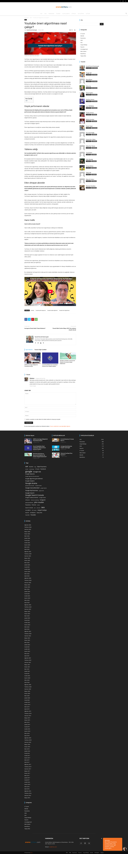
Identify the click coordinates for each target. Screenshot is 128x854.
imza (31, 852)
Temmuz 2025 (27, 553)
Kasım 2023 (27, 598)
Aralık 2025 (27, 542)
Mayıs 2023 (27, 611)
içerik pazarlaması (29, 502)
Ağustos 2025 (27, 551)
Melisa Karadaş (90, 119)
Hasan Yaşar (89, 126)
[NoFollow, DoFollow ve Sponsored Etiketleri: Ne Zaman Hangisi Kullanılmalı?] (68, 356)
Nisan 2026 (27, 533)
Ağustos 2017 (27, 764)
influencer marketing (35, 500)
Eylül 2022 (26, 629)
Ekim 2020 (26, 680)
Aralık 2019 (27, 702)
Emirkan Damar (90, 99)
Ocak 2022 (27, 647)
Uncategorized (84, 49)
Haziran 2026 (27, 529)
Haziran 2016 (27, 795)
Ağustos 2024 (27, 578)
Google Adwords (30, 474)
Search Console (29, 507)
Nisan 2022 (27, 640)
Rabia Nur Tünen (90, 146)
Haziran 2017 (27, 769)
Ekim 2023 (26, 600)
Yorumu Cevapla (33, 385)
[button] (126, 13)
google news (41, 490)
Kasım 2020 (27, 678)
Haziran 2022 (27, 636)
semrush (38, 507)
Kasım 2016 (27, 784)
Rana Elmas (89, 79)
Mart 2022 (26, 642)
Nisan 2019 (27, 720)
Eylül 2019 (26, 709)
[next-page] (28, 369)
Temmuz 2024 (27, 580)
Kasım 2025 (27, 545)
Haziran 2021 (27, 662)
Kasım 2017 (27, 757)
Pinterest (34, 505)
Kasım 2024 (27, 571)
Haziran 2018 (27, 742)
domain (26, 469)
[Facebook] (120, 1)
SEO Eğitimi (81, 13)
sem (35, 507)
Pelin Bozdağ (89, 159)
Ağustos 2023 (27, 604)
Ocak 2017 (27, 780)
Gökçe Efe (88, 172)
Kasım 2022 (27, 624)
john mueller (39, 502)
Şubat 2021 (27, 671)
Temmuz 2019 (27, 713)
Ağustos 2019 (27, 711)
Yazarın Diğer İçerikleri (40, 349)
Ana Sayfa (26, 17)
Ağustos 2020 (27, 684)
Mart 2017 (26, 775)
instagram (43, 500)
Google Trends (42, 497)
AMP (26, 466)
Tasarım (58, 13)
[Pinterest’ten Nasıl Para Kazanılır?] (55, 455)
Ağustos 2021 (27, 658)
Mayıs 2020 (27, 691)
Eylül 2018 (26, 735)
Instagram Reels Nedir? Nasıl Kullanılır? (34, 328)
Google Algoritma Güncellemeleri (32, 476)
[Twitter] (125, 1)
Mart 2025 (26, 562)
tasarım (27, 512)
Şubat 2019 (27, 724)
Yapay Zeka (83, 56)
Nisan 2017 (27, 773)
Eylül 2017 (26, 762)
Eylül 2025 (26, 549)
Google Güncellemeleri (32, 488)
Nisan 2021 (27, 667)
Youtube (32, 310)
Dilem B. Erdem (90, 179)
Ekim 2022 (26, 627)
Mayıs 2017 (27, 771)
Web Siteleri (83, 51)
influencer (27, 500)
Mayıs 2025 (27, 558)
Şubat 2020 (27, 698)
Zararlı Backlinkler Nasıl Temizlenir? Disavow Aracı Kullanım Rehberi (39, 448)
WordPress (83, 53)
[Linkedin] (41, 343)
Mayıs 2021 (27, 664)
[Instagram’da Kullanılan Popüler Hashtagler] (55, 448)
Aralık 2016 (27, 782)
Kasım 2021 (27, 651)
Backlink (31, 466)
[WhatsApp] (36, 319)
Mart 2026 (26, 536)
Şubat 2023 (27, 618)
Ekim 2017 (26, 760)
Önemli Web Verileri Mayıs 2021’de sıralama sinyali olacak (64, 329)
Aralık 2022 (27, 622)
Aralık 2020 (27, 675)
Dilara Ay (88, 86)
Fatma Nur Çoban (90, 139)
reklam (38, 505)
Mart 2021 (26, 669)
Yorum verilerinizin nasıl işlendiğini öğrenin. (60, 426)
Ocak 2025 (27, 567)
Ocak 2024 (27, 593)
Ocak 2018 (27, 753)
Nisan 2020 (27, 693)
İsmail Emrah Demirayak (32, 30)
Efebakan (32, 378)
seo (43, 507)
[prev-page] (25, 369)
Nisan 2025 (27, 560)
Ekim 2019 (26, 706)
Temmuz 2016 (27, 793)
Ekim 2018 (26, 733)
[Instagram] (123, 1)
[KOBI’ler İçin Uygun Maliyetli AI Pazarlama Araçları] (32, 358)
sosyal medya (42, 510)
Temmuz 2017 (27, 766)
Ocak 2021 (27, 673)
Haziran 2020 (27, 689)
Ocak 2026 (27, 540)
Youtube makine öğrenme (52, 310)
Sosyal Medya (66, 13)
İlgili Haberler (29, 349)
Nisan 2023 (27, 613)
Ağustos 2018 (27, 738)
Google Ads (37, 471)
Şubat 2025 (27, 565)
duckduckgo (31, 469)
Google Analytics (30, 481)
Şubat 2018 (27, 751)
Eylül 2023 (26, 602)
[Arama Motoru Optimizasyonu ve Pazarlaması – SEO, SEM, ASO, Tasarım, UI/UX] (64, 7)
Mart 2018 (26, 749)
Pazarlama (51, 13)
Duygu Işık (89, 73)
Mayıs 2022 (27, 638)
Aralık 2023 (27, 596)
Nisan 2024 (27, 587)
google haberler (44, 488)
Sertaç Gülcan (89, 166)
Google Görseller (38, 485)
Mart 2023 (26, 616)
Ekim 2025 (26, 547)
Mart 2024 (26, 589)
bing (35, 466)
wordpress (33, 512)
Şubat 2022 (27, 644)
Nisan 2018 (27, 746)
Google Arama (31, 483)
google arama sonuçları (29, 485)
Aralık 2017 (27, 755)
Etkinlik (74, 13)
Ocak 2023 (27, 620)
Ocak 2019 (27, 726)
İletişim (88, 13)
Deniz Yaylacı (89, 93)
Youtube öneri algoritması (64, 310)
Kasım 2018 (27, 731)
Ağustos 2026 (27, 525)
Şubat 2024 (27, 591)
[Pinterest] (32, 319)
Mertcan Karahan (90, 186)
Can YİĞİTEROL (90, 106)
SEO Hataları (34, 510)
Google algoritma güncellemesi (34, 478)
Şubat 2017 (27, 777)
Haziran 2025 (27, 556)
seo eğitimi (28, 510)
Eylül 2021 (26, 655)
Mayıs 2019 (27, 718)
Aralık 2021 (27, 649)
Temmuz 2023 (27, 607)
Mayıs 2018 (27, 744)
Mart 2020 (26, 695)
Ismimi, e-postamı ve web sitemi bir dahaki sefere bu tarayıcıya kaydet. (43, 419)
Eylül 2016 (26, 789)
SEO (41, 13)
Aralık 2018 (27, 729)
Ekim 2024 (26, 573)
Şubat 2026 (27, 538)
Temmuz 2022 (27, 633)
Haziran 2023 (27, 609)
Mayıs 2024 (27, 584)
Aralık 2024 (27, 569)
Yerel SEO (27, 515)
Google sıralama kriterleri (31, 497)
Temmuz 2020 (27, 687)
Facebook (43, 469)
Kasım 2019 (27, 704)
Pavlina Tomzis (90, 112)
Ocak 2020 (27, 700)
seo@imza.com (53, 847)
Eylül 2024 (26, 576)
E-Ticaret (82, 33)
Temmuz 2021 (27, 660)
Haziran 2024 (27, 582)
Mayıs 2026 (27, 531)
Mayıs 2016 (27, 797)
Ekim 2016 (26, 786)
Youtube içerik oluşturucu (41, 310)
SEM (45, 13)
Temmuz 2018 (27, 740)
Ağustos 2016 (27, 791)
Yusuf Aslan (89, 152)
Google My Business (31, 490)
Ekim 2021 (26, 653)
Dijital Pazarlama (41, 466)
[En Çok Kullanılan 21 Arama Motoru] (55, 440)
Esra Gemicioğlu (90, 132)
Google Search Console (34, 495)
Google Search (29, 493)
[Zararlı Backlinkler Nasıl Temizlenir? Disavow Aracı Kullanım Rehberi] (50, 358)
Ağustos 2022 (27, 631)
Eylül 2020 (26, 682)
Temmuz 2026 (27, 527)
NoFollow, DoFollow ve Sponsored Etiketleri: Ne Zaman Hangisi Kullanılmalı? (67, 362)
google (28, 471)
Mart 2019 (26, 722)
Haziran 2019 (27, 715)
